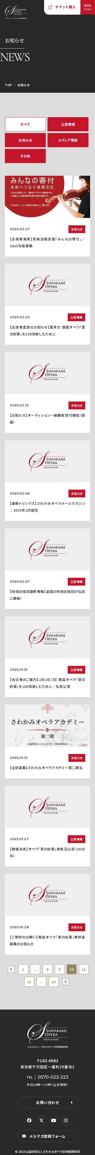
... (35, 969)
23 (53, 981)
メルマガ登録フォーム (47, 1136)
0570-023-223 (53, 1077)
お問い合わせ (47, 1102)
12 (29, 981)
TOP (8, 85)
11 (84, 969)
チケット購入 (65, 6)
